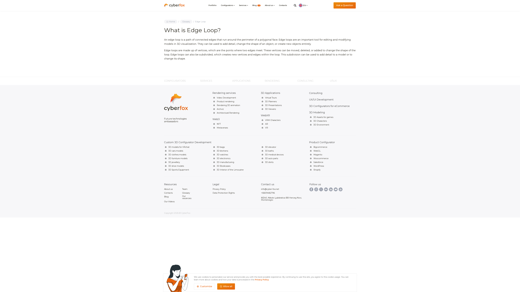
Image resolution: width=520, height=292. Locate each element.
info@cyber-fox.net (270, 189)
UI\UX (333, 80)
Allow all (227, 286)
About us (269, 5)
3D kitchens (222, 151)
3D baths (269, 151)
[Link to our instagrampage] (316, 189)
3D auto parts (271, 158)
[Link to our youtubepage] (336, 189)
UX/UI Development (321, 99)
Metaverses (222, 128)
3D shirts (269, 162)
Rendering (272, 80)
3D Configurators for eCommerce (329, 106)
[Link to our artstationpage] (340, 189)
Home (172, 21)
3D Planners (271, 101)
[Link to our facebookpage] (311, 189)
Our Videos (169, 201)
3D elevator (270, 147)
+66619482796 (268, 193)
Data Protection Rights (224, 193)
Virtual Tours (271, 98)
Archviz (220, 109)
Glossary (186, 21)
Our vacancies (186, 197)
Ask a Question (344, 5)
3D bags (221, 147)
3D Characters (320, 121)
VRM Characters (272, 120)
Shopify (317, 170)
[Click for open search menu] (295, 5)
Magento (317, 155)
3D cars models (175, 151)
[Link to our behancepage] (326, 189)
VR (266, 128)
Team (184, 189)
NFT (219, 124)
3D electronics (223, 158)
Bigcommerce (320, 147)
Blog (256, 5)
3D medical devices (274, 155)
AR (266, 124)
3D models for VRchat (178, 147)
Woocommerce (321, 158)
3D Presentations (273, 105)
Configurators (227, 5)
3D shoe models (176, 166)
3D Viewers (270, 109)
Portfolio (213, 5)
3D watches (222, 155)
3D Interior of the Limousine (230, 170)
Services (242, 5)
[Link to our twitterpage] (321, 189)
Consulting (305, 80)
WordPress (318, 166)
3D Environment (321, 125)
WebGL (317, 151)
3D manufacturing (225, 162)
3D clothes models (177, 155)
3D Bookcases (223, 166)
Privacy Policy (219, 189)
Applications (241, 80)
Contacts (283, 5)
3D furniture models (177, 158)
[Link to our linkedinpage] (331, 189)
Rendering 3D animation (228, 105)
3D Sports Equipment (178, 170)
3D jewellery (174, 162)
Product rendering (225, 101)
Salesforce (318, 162)
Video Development (226, 98)
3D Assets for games (323, 117)
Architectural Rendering (228, 113)
